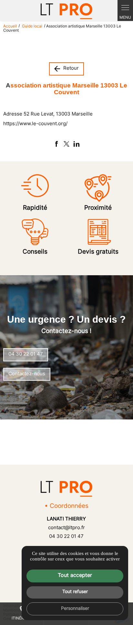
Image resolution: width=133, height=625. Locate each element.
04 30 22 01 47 (66, 536)
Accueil (10, 26)
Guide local (32, 26)
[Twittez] (66, 143)
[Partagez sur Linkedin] (76, 143)
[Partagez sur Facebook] (56, 143)
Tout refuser (75, 592)
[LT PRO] (66, 11)
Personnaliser (75, 608)
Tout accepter (75, 575)
